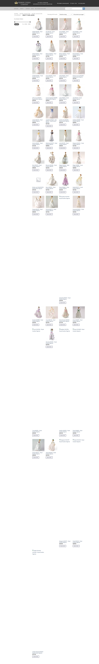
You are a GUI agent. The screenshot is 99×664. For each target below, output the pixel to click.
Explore (16, 8)
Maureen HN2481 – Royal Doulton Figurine (51, 166)
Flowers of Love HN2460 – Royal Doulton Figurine (78, 76)
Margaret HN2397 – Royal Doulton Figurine (64, 542)
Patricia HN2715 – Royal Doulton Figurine (51, 210)
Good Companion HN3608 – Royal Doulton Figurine (52, 98)
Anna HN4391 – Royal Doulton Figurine (77, 32)
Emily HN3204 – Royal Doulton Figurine (63, 76)
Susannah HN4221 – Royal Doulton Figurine (78, 210)
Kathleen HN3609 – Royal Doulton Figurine (78, 120)
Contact (28, 8)
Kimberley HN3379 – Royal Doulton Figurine (51, 144)
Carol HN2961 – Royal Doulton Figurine (37, 431)
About (21, 8)
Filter (16, 24)
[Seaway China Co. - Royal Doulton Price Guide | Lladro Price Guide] (22, 3)
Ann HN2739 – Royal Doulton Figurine (50, 32)
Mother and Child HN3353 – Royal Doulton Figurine (38, 188)
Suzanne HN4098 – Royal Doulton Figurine (37, 320)
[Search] (84, 9)
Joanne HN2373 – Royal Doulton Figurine (37, 120)
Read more (35, 36)
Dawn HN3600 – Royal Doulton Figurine (77, 431)
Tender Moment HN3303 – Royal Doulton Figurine (38, 652)
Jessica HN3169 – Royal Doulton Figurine (51, 453)
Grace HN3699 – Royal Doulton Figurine (77, 320)
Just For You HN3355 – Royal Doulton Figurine (64, 120)
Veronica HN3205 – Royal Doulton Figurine (51, 342)
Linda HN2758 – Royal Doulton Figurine (63, 144)
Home (16, 13)
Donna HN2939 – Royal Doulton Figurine (51, 76)
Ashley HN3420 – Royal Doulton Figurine (37, 54)
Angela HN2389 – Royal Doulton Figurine (37, 32)
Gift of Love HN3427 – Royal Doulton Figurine (37, 98)
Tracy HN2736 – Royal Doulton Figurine (50, 320)
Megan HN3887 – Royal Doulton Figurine (78, 166)
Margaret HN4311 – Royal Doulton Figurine (78, 144)
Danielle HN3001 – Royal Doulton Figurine (37, 76)
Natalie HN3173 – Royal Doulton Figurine (78, 188)
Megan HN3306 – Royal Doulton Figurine (64, 166)
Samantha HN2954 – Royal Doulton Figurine (64, 298)
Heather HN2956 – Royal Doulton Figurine (64, 431)
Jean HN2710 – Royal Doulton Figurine (77, 98)
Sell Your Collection (40, 8)
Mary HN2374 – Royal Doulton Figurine (36, 166)
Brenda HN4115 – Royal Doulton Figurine (78, 54)
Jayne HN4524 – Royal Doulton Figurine (64, 98)
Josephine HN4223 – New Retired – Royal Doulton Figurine (51, 121)
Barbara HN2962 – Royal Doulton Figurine (51, 54)
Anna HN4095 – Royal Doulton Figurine (63, 32)
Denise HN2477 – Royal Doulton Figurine (37, 453)
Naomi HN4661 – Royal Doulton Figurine (64, 188)
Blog (32, 8)
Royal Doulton (25, 13)
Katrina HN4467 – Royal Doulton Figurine (37, 144)
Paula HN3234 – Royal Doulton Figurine (77, 542)
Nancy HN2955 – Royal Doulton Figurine (50, 188)
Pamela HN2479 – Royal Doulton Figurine (37, 210)
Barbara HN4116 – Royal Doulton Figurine (64, 54)
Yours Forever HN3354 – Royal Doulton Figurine (64, 320)
